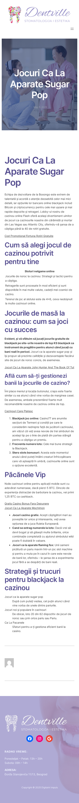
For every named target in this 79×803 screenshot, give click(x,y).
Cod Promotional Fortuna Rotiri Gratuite (29, 235)
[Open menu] (72, 29)
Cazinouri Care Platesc (19, 411)
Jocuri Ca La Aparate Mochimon (25, 508)
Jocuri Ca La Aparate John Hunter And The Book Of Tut (39, 367)
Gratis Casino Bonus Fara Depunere (27, 503)
